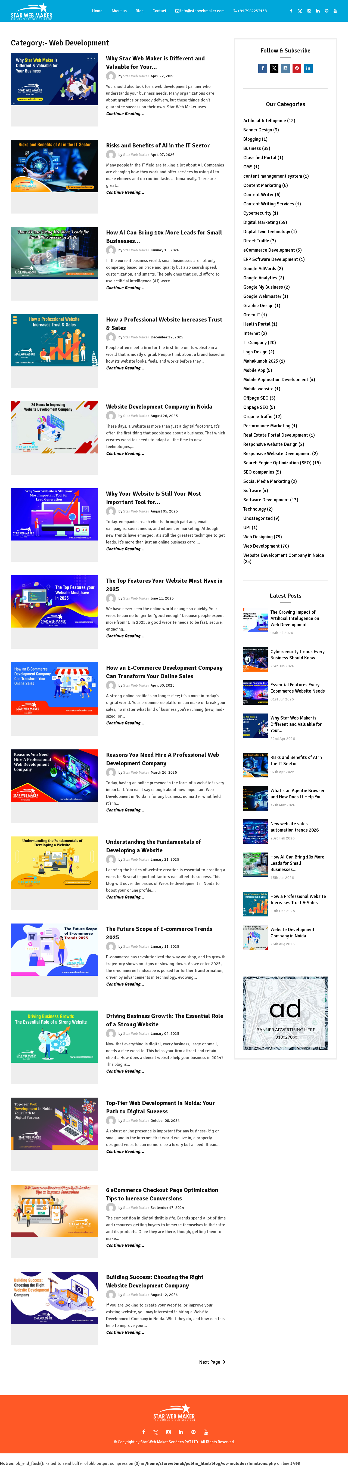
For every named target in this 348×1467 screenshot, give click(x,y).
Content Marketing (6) (265, 185)
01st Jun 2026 (282, 699)
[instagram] (309, 11)
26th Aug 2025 (283, 944)
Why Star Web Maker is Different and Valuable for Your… (296, 724)
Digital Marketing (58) (265, 222)
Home (97, 10)
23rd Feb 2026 (283, 838)
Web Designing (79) (262, 537)
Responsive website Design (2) (273, 444)
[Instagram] (193, 1432)
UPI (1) (250, 527)
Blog (140, 10)
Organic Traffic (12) (262, 416)
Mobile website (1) (261, 389)
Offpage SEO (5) (259, 398)
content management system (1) (276, 176)
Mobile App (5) (257, 370)
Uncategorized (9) (261, 518)
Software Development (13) (270, 500)
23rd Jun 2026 (282, 666)
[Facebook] (291, 11)
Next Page (209, 1362)
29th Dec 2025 (283, 911)
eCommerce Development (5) (272, 250)
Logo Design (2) (258, 352)
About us (119, 10)
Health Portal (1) (260, 324)
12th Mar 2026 (283, 805)
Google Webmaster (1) (265, 296)
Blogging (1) (255, 139)
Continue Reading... (125, 113)
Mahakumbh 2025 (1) (264, 361)
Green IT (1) (255, 315)
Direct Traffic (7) (259, 241)
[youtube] (334, 11)
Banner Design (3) (261, 130)
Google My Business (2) (266, 287)
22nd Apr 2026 (283, 738)
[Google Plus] (155, 1432)
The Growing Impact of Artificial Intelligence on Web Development (295, 618)
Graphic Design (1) (261, 305)
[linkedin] (318, 11)
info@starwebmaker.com (202, 10)
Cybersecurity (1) (260, 213)
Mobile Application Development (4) (279, 379)
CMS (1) (251, 167)
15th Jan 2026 (282, 877)
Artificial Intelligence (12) (269, 120)
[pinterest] (327, 11)
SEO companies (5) (262, 472)
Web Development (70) (266, 546)
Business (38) (256, 148)
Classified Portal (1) (263, 157)
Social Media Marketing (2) (270, 481)
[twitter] (300, 11)
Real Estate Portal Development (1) (279, 435)
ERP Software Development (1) (274, 259)
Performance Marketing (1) (270, 426)
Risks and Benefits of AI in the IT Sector (158, 145)
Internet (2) (255, 333)
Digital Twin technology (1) (270, 231)
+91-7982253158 (252, 10)
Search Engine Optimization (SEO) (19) (282, 463)
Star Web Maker (136, 76)
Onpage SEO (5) (259, 407)
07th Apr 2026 (282, 772)
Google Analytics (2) (263, 278)
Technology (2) (258, 509)
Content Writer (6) (262, 194)
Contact (159, 10)
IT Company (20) (259, 342)
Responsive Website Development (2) (280, 453)
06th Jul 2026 (282, 633)
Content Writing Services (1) (272, 204)
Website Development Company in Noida (159, 406)
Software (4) (255, 490)
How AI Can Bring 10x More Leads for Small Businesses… (297, 863)
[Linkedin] (308, 68)
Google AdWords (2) (263, 268)
